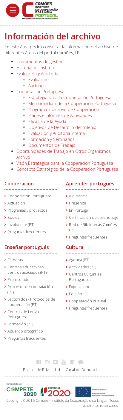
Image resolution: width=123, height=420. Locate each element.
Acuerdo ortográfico (25, 331)
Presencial (78, 203)
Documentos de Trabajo (52, 145)
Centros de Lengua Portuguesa (24, 314)
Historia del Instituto (36, 67)
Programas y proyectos (27, 210)
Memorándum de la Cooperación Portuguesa (72, 103)
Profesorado (18, 279)
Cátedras (15, 259)
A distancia (78, 196)
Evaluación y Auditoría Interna (56, 133)
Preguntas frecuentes (26, 231)
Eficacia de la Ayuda (47, 121)
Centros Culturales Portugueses (85, 277)
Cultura (74, 247)
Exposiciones (80, 286)
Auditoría (37, 85)
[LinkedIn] (73, 361)
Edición (75, 293)
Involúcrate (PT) (20, 224)
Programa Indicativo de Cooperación (63, 109)
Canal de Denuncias (83, 369)
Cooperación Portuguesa (40, 91)
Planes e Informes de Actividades (60, 115)
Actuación (16, 203)
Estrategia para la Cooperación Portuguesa (69, 97)
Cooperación (19, 183)
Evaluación (38, 79)
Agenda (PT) (79, 259)
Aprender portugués (90, 183)
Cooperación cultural (87, 301)
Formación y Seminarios (51, 139)
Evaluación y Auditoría (37, 73)
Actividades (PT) (82, 267)
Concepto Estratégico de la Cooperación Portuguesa (67, 169)
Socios (13, 217)
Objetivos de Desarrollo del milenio (62, 127)
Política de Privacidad (41, 369)
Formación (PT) (20, 324)
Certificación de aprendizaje (94, 217)
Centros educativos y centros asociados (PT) (27, 269)
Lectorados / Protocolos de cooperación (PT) (31, 302)
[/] (40, 10)
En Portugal (79, 210)
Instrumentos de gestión (40, 61)
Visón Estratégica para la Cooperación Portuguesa (64, 163)
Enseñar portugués (26, 247)
